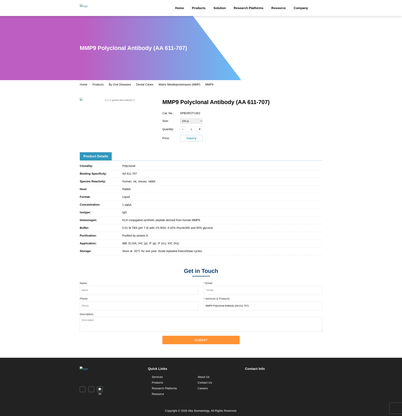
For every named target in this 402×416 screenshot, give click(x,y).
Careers (202, 388)
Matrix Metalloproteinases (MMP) (179, 84)
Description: (87, 314)
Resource (278, 8)
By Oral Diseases (120, 84)
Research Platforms (248, 8)
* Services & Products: (217, 298)
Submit (201, 340)
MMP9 (209, 84)
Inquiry (191, 138)
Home (179, 8)
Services (157, 377)
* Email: (208, 283)
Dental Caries (144, 84)
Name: (84, 283)
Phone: (84, 298)
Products (199, 8)
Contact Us (204, 382)
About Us (203, 377)
